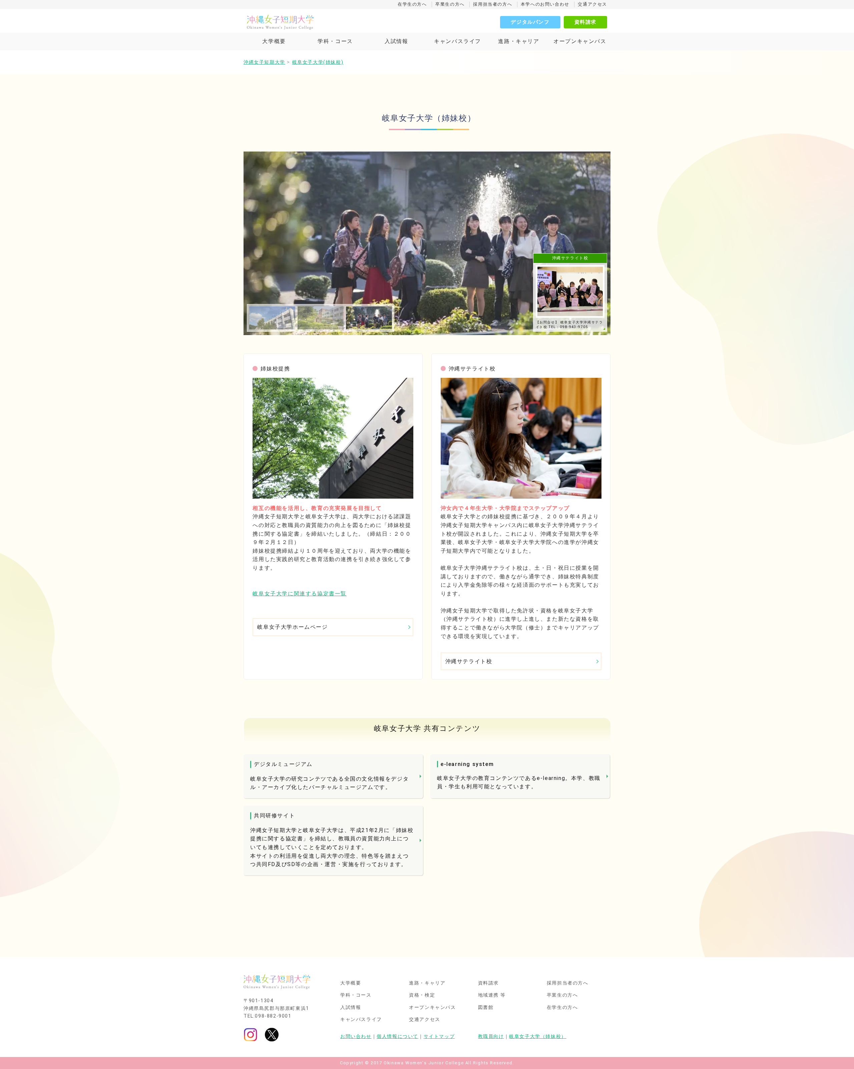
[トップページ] (310, 22)
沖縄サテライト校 (468, 661)
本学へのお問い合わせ (545, 4)
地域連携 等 (492, 995)
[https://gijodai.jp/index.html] (333, 438)
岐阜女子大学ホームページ (292, 627)
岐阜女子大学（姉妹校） (537, 1036)
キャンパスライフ (457, 41)
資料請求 (585, 22)
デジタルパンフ (530, 22)
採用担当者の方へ (492, 4)
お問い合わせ (356, 1036)
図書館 (486, 1007)
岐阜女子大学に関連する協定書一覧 (300, 593)
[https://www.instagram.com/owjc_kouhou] (251, 1034)
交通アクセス (592, 4)
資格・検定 (422, 995)
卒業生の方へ (450, 4)
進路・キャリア (518, 41)
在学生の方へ (412, 4)
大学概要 (274, 41)
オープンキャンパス (579, 41)
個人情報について (397, 1036)
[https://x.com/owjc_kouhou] (272, 1034)
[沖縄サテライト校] (521, 438)
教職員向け (491, 1036)
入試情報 (396, 41)
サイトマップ (439, 1036)
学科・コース (335, 41)
